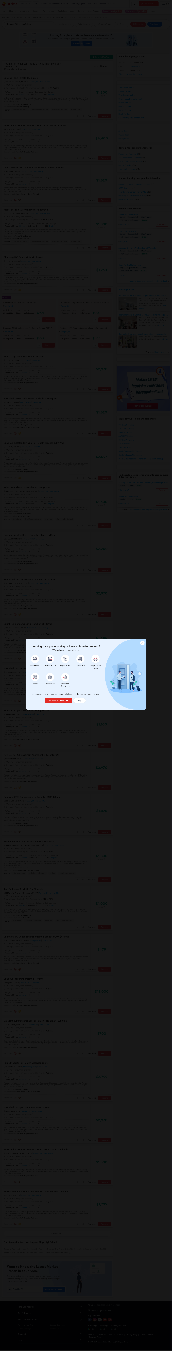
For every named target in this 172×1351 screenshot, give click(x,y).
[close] (142, 643)
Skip (79, 700)
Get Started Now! (56, 700)
